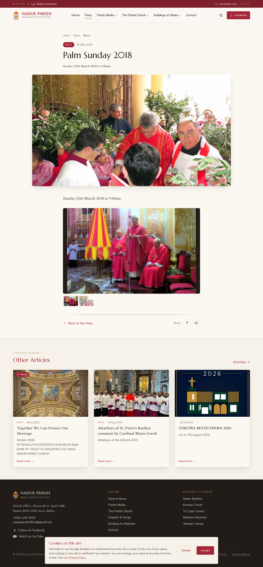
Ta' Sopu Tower (193, 511)
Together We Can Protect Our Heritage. (42, 430)
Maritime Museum (195, 517)
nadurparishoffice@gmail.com (32, 522)
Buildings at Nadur (166, 15)
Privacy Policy (77, 557)
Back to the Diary (80, 323)
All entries (239, 362)
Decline (186, 550)
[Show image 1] (71, 301)
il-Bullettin (240, 15)
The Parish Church (134, 15)
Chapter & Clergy (119, 517)
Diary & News (117, 498)
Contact (191, 15)
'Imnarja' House (193, 523)
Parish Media (105, 15)
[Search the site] (221, 15)
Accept (205, 550)
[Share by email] (196, 323)
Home (75, 15)
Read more (25, 461)
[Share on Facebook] (187, 323)
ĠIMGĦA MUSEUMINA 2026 (205, 428)
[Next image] (194, 251)
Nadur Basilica (192, 498)
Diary (88, 15)
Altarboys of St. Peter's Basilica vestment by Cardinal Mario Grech (127, 430)
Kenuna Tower (193, 505)
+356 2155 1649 (24, 517)
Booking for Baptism (121, 523)
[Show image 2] (87, 301)
